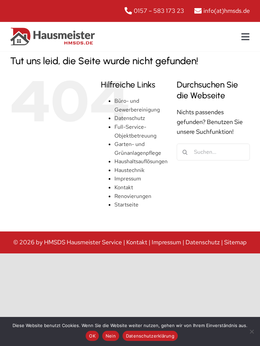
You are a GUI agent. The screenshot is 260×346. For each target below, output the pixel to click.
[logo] (52, 30)
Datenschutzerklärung (150, 336)
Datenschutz (129, 118)
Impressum (127, 178)
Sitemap (235, 242)
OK (92, 336)
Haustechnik (129, 170)
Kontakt (123, 187)
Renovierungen (132, 196)
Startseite (126, 204)
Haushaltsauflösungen (141, 161)
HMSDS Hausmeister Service (83, 242)
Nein (111, 336)
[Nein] (251, 331)
